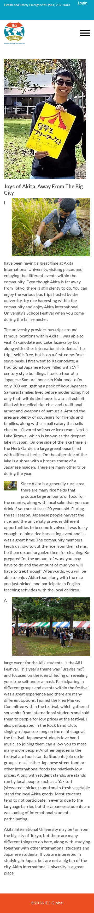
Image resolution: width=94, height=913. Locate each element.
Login (82, 3)
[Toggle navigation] (85, 34)
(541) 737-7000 (59, 5)
